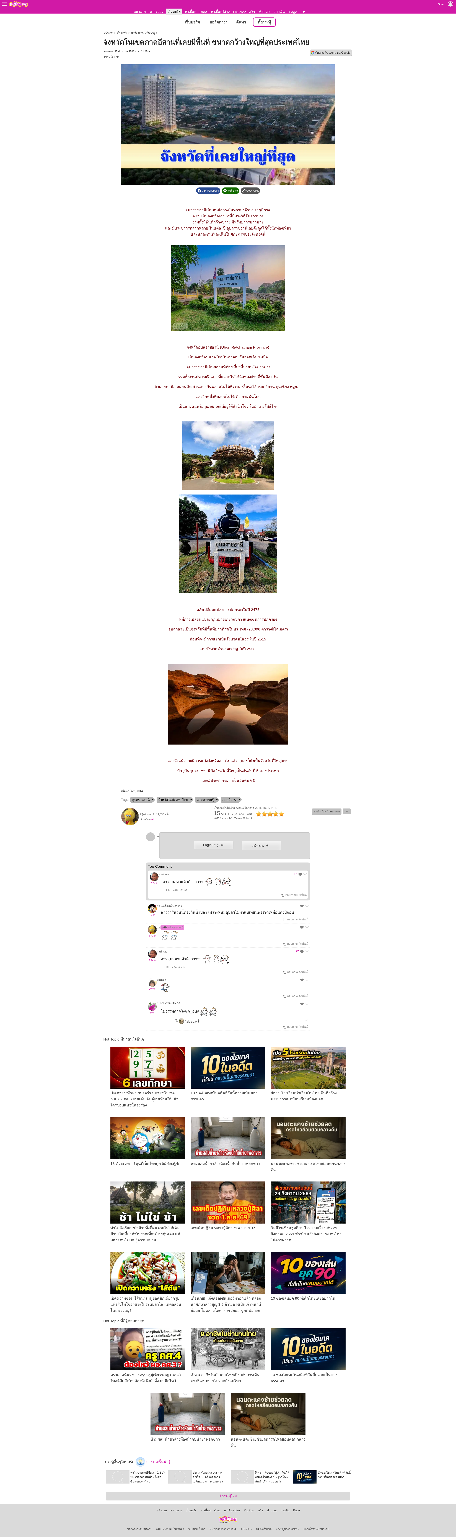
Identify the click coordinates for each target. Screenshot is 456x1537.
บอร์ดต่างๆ (218, 22)
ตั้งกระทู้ (264, 22)
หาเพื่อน (190, 11)
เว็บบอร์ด (174, 11)
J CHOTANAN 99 (169, 1003)
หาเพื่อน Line (220, 11)
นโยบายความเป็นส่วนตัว (170, 1529)
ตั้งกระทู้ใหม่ (228, 1496)
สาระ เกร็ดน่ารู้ (157, 1461)
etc (117, 57)
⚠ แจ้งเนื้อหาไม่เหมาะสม (327, 811)
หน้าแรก (140, 11)
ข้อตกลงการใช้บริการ (139, 1529)
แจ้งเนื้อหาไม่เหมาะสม (316, 1529)
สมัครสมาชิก (261, 846)
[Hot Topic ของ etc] (130, 824)
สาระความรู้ (205, 800)
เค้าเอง (165, 874)
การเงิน (279, 11)
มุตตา (162, 980)
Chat (203, 12)
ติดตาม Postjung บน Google (333, 52)
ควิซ (252, 11)
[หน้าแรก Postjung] (18, 4)
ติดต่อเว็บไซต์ (264, 1529)
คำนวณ (264, 11)
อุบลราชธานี (141, 800)
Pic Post (239, 12)
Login (213, 845)
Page (293, 12)
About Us (246, 1529)
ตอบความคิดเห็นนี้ (296, 895)
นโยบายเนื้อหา (196, 1529)
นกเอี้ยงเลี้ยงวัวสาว (171, 906)
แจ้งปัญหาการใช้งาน (287, 1529)
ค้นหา (241, 22)
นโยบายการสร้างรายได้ (223, 1529)
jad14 (172, 927)
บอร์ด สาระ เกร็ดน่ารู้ (143, 33)
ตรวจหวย (156, 11)
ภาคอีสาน (229, 800)
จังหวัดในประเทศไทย (173, 800)
